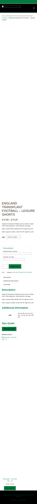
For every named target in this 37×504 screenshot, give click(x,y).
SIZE (3, 237)
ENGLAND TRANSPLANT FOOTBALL (22, 272)
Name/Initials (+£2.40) (10, 251)
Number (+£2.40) (8, 257)
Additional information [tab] (10, 281)
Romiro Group (29, 495)
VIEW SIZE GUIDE (9, 329)
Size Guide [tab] (6, 284)
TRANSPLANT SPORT (12, 16)
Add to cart (15, 266)
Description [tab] (7, 277)
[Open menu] (34, 8)
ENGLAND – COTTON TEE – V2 (10, 480)
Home (3, 16)
